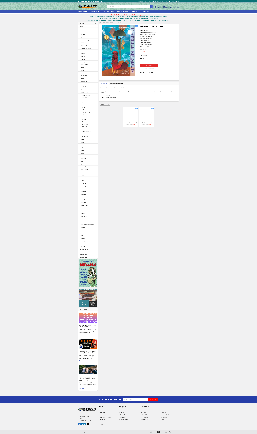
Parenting (83, 186)
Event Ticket (84, 75)
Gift (82, 89)
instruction (84, 119)
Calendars (82, 251)
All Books (83, 29)
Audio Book (82, 246)
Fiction (82, 78)
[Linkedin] (149, 72)
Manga (83, 121)
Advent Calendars (84, 257)
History (83, 109)
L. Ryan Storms (164, 417)
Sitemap (101, 424)
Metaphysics (84, 177)
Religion (83, 208)
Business (83, 51)
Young (83, 133)
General (83, 107)
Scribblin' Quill (144, 414)
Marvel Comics (85, 124)
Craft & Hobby (84, 64)
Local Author (84, 166)
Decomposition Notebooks (167, 414)
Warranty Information (116, 83)
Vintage (83, 238)
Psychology (83, 199)
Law (82, 161)
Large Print (83, 158)
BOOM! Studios (85, 97)
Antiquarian (83, 31)
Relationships (84, 205)
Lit (81, 164)
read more (81, 335)
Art (81, 37)
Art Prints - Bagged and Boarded (88, 40)
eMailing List (135, 11)
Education (83, 67)
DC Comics (84, 104)
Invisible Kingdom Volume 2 (131, 122)
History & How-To (86, 112)
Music (82, 180)
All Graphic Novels (86, 95)
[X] (88, 424)
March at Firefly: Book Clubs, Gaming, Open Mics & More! (87, 351)
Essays (82, 70)
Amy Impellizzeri (144, 419)
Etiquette (83, 72)
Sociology (83, 219)
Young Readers (85, 136)
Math (82, 172)
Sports (82, 221)
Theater (83, 227)
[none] (119, 50)
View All (162, 419)
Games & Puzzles (84, 249)
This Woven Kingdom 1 (147, 122)
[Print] (146, 72)
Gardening (83, 86)
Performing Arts (85, 188)
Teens (83, 129)
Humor (82, 150)
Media (82, 175)
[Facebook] (141, 72)
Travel (82, 232)
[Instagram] (82, 424)
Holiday (82, 144)
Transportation (84, 230)
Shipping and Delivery (108, 11)
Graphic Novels (84, 92)
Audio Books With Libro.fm (123, 11)
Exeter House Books (145, 410)
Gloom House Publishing (166, 410)
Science (83, 210)
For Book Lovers (83, 254)
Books (81, 26)
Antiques (83, 34)
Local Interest (84, 169)
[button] (88, 273)
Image (83, 117)
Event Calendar (95, 11)
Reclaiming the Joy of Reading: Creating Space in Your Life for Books (87, 378)
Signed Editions (84, 216)
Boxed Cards (84, 45)
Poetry (82, 197)
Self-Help (83, 213)
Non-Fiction (84, 126)
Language (83, 155)
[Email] (143, 72)
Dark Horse (84, 100)
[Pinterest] (152, 72)
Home (82, 147)
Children (83, 53)
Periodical (83, 191)
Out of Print (143, 412)
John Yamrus (164, 412)
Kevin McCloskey (144, 417)
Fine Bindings (84, 81)
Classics (83, 56)
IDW (83, 114)
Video (82, 235)
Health (82, 139)
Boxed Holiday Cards (86, 48)
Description (104, 83)
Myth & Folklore (84, 183)
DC (82, 102)
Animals (83, 243)
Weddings (83, 241)
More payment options (149, 68)
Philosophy (83, 194)
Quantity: (142, 58)
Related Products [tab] (105, 104)
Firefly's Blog (145, 11)
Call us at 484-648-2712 (85, 420)
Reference (83, 202)
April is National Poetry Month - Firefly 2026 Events (87, 326)
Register (177, 1)
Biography (83, 42)
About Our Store (82, 11)
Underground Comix (86, 131)
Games (82, 83)
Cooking (83, 61)
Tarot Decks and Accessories (88, 224)
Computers (83, 59)
